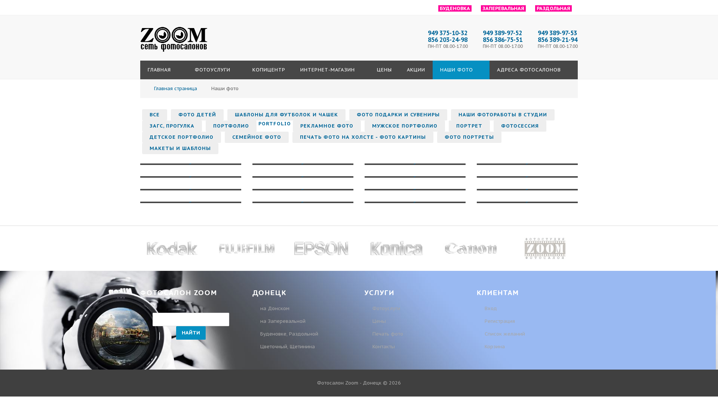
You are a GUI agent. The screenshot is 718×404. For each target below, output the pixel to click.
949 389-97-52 (502, 33)
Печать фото (387, 334)
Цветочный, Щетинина (287, 346)
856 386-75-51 (502, 39)
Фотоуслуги (386, 308)
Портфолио (231, 126)
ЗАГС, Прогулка (172, 126)
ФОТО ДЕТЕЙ (197, 114)
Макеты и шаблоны (180, 148)
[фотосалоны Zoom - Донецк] (174, 52)
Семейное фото (256, 137)
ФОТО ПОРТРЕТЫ (469, 137)
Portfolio (274, 123)
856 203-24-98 (447, 39)
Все (155, 114)
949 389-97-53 (557, 33)
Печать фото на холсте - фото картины (363, 137)
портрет (469, 126)
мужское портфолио (405, 126)
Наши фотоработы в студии (502, 114)
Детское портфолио (182, 137)
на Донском (274, 308)
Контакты (383, 346)
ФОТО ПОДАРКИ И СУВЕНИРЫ (398, 114)
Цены (379, 321)
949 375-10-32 (447, 33)
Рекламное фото (326, 126)
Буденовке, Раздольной (289, 334)
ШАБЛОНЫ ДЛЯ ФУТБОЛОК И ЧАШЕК (286, 114)
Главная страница (175, 88)
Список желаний (504, 334)
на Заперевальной (283, 321)
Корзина (494, 346)
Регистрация (499, 321)
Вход (490, 308)
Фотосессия (520, 126)
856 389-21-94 (557, 39)
